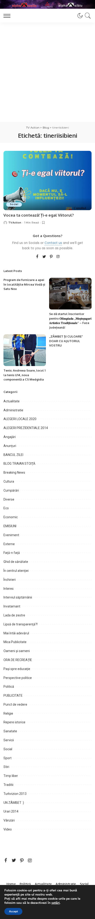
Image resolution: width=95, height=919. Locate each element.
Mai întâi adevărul (16, 633)
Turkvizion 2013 (15, 794)
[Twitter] (44, 257)
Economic (10, 517)
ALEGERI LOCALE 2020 (19, 419)
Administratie (13, 410)
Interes (8, 588)
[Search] (87, 16)
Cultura (8, 481)
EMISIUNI (9, 526)
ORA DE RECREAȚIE (17, 660)
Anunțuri (9, 446)
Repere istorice (14, 722)
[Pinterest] (51, 257)
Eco (6, 508)
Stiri (6, 767)
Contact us (53, 243)
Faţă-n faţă (11, 553)
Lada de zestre (14, 615)
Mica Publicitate (15, 642)
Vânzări (9, 820)
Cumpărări (11, 490)
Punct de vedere (15, 704)
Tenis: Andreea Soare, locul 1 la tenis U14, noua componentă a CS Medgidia (24, 375)
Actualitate (11, 401)
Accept (13, 911)
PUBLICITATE (13, 695)
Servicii (8, 740)
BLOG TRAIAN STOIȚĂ (19, 463)
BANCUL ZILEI (13, 455)
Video (7, 829)
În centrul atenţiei (16, 571)
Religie (8, 713)
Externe (9, 544)
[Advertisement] (47, 72)
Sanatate (10, 731)
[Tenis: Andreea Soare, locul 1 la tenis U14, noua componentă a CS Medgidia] (24, 350)
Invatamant (11, 606)
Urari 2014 (10, 811)
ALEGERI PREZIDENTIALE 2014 (25, 428)
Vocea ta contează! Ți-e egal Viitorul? (38, 215)
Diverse (8, 499)
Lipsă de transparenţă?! (20, 624)
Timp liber (10, 776)
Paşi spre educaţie (16, 669)
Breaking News (14, 472)
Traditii (8, 785)
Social (14, 204)
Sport (7, 758)
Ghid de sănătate (15, 562)
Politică (8, 686)
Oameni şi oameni (16, 651)
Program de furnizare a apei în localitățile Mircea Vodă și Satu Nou (24, 284)
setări (55, 903)
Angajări (9, 437)
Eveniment (11, 535)
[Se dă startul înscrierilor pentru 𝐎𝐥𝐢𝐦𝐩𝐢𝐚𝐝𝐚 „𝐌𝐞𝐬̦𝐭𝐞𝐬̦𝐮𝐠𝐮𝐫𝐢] (70, 293)
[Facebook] (37, 257)
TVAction (14, 222)
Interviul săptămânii (17, 597)
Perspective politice (17, 678)
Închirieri (9, 579)
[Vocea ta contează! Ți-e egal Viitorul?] (47, 180)
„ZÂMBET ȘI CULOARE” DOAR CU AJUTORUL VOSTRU (66, 341)
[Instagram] (58, 257)
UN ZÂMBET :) (13, 802)
